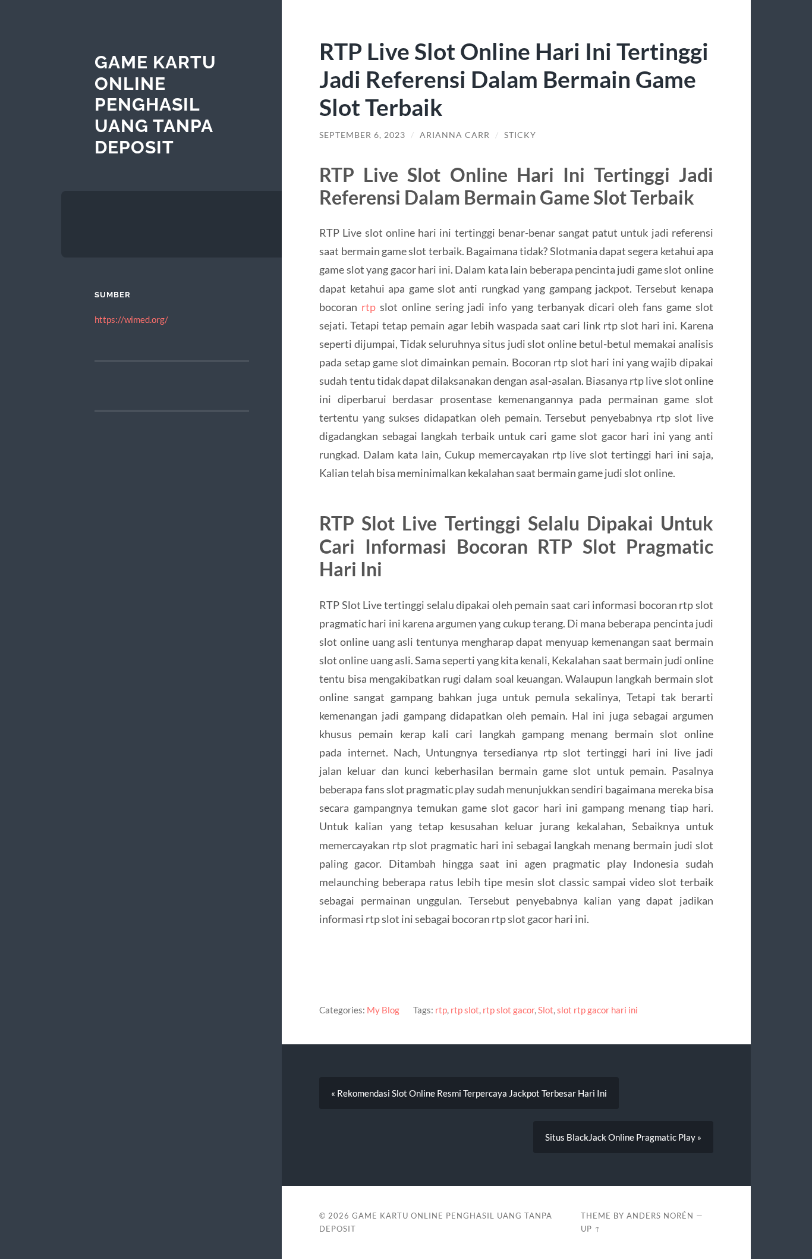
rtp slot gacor (508, 1009)
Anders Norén (660, 1215)
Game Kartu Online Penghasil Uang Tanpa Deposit (155, 105)
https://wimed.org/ (131, 319)
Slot (545, 1009)
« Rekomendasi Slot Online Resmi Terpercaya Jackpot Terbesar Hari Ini (469, 1093)
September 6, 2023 (362, 135)
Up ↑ (591, 1228)
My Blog (383, 1009)
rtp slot (465, 1009)
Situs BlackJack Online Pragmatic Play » (623, 1137)
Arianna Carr (455, 135)
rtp (368, 306)
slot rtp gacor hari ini (597, 1009)
